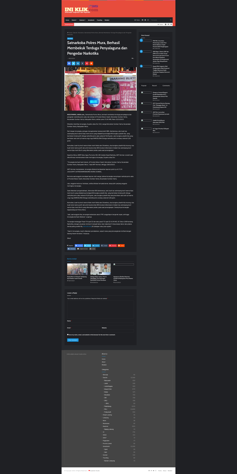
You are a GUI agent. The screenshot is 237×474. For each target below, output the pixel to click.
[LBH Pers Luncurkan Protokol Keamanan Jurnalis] (146, 114)
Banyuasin (107, 380)
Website (104, 328)
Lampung (106, 417)
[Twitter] (73, 63)
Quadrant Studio (95, 470)
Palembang (107, 406)
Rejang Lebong (109, 429)
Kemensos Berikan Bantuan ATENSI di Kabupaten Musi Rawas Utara (123, 278)
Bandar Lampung (109, 461)
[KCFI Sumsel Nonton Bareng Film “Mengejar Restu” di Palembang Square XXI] (146, 105)
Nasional (81, 20)
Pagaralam (106, 440)
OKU (105, 400)
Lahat (106, 383)
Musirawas (106, 423)
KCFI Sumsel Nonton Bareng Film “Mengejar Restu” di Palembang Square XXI (161, 105)
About (103, 362)
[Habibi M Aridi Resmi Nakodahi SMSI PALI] (146, 122)
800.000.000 (87, 226)
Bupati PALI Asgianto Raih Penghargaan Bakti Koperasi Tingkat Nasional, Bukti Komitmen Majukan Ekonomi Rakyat (161, 70)
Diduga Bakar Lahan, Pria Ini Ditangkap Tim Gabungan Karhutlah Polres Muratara (98, 278)
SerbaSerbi (91, 20)
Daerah (74, 20)
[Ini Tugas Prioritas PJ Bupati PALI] (146, 131)
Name (69, 321)
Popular (143, 85)
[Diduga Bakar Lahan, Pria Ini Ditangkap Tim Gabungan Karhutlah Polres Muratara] (100, 269)
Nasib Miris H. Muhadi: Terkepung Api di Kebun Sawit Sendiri (77, 277)
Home (67, 20)
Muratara (80, 32)
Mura (104, 420)
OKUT (104, 437)
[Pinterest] (87, 63)
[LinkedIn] (78, 63)
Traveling (99, 20)
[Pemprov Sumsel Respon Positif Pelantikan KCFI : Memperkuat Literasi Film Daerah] (146, 95)
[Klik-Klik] (81, 9)
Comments (166, 85)
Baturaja (105, 374)
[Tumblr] (82, 63)
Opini (105, 449)
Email (69, 328)
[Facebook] (69, 63)
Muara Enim (108, 389)
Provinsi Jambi (107, 443)
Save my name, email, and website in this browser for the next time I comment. (92, 334)
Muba (106, 392)
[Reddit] (91, 63)
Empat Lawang (107, 415)
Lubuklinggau (108, 386)
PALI (105, 409)
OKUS (104, 435)
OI (103, 432)
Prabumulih (107, 412)
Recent (154, 85)
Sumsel (105, 455)
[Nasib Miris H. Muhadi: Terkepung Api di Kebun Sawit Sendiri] (77, 269)
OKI (105, 397)
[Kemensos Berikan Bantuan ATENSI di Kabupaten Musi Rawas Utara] (124, 269)
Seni (105, 452)
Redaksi (107, 20)
